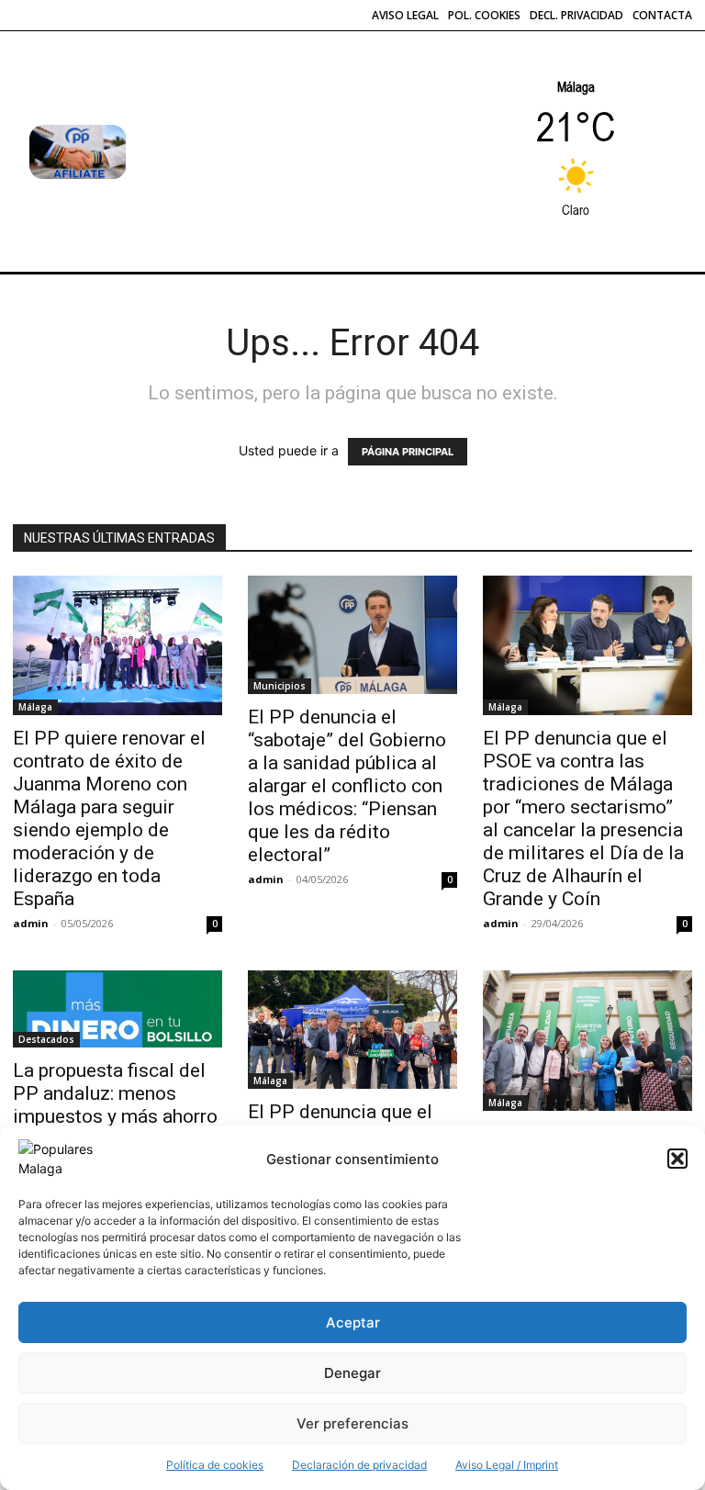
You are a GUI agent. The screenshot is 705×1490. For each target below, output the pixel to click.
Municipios (279, 685)
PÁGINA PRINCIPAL (407, 451)
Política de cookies (214, 1465)
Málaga (35, 706)
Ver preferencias (352, 1423)
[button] (677, 1158)
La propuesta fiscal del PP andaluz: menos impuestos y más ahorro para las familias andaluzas (115, 1116)
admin (31, 923)
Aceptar (353, 1322)
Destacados (46, 1039)
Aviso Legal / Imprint (506, 1465)
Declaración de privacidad (359, 1465)
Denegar (352, 1373)
